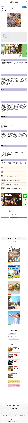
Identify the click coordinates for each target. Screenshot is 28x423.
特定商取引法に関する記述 (22, 415)
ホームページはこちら (4, 71)
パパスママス (4, 36)
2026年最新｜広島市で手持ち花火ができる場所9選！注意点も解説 (16, 362)
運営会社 (16, 415)
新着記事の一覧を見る (14, 241)
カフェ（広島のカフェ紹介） (11, 332)
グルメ (15, 347)
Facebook (14, 217)
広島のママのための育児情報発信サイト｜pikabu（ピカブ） (15, 421)
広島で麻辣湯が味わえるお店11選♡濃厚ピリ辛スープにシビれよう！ (16, 375)
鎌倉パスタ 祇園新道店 (5, 39)
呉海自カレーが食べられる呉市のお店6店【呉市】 (16, 355)
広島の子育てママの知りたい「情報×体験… (15, 211)
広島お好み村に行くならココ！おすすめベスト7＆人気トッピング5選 (16, 349)
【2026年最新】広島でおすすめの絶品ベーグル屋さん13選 (14, 295)
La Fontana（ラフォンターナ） (6, 34)
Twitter (5, 217)
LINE (22, 217)
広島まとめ (2, 6)
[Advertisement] (14, 228)
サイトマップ (11, 415)
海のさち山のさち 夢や (5, 37)
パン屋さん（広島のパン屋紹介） (12, 333)
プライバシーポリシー (5, 415)
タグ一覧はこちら (14, 339)
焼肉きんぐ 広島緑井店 (5, 35)
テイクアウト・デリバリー (11, 336)
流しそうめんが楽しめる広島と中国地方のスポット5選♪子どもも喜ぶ (16, 368)
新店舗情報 (16, 336)
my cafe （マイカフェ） (5, 38)
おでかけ (16, 360)
